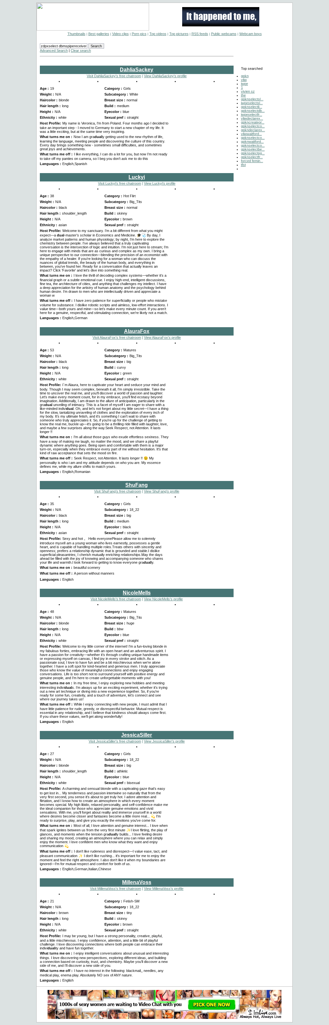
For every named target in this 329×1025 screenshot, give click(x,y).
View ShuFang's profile (161, 491)
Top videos (157, 34)
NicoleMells (137, 593)
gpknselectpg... (253, 153)
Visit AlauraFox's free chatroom (117, 337)
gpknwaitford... (252, 141)
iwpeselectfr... (251, 114)
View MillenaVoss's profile (163, 889)
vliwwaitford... (251, 134)
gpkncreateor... (252, 122)
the (243, 95)
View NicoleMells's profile (163, 599)
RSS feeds (199, 34)
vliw (244, 80)
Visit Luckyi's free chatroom (119, 183)
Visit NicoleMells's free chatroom (116, 599)
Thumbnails (76, 34)
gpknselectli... (251, 107)
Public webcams (223, 34)
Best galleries (98, 34)
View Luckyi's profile (159, 183)
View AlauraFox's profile (162, 337)
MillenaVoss (136, 882)
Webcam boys (250, 34)
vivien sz (248, 91)
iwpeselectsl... (252, 103)
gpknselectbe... (253, 149)
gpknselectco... (253, 126)
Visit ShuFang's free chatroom (117, 491)
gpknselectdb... (253, 111)
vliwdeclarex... (252, 118)
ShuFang (136, 485)
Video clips (120, 34)
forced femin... (252, 161)
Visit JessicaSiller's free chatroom (115, 741)
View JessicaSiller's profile (164, 741)
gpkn (245, 76)
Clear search (81, 50)
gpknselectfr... (252, 157)
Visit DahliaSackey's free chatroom (114, 76)
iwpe (244, 84)
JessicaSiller (136, 735)
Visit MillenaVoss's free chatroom (115, 889)
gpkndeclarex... (253, 130)
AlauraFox (136, 331)
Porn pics (139, 34)
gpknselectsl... (252, 99)
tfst (243, 165)
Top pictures (179, 34)
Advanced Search (54, 50)
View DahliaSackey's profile (165, 76)
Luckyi (137, 177)
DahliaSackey (136, 69)
